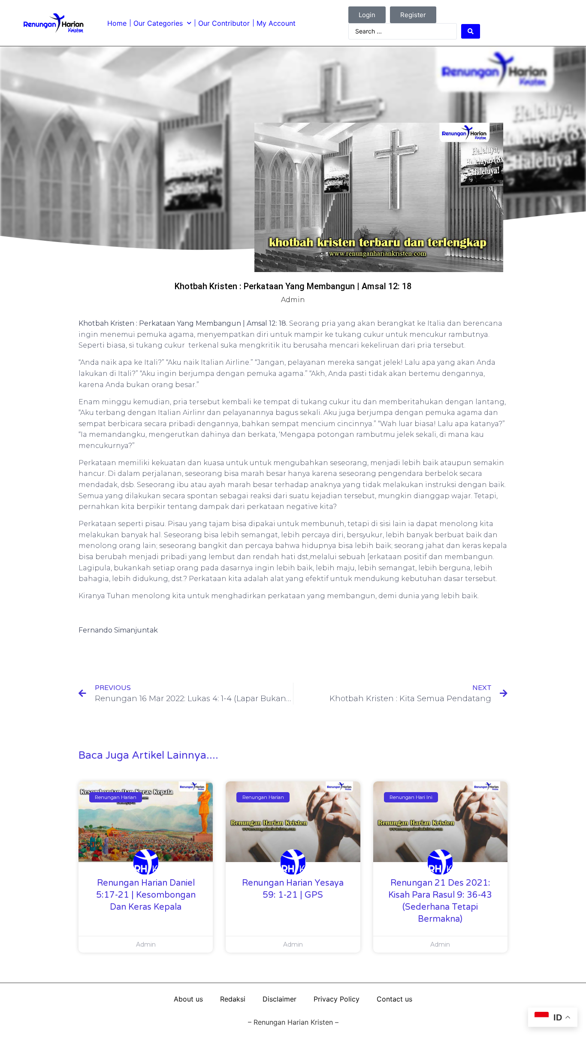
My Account (276, 23)
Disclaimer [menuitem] (279, 999)
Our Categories (158, 23)
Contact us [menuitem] (394, 999)
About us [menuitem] (188, 999)
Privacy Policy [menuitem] (336, 999)
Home (117, 23)
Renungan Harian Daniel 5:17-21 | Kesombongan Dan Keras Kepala (146, 895)
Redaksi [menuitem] (232, 999)
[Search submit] (470, 31)
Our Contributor (224, 23)
